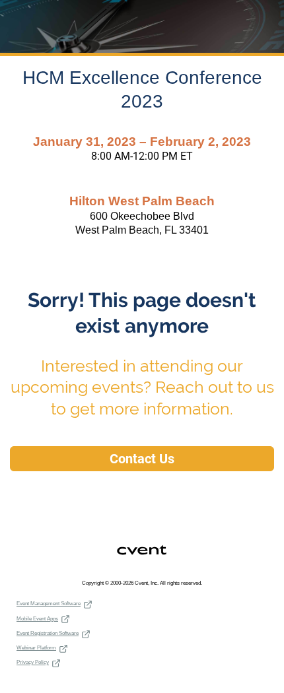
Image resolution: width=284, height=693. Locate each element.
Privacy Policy (33, 662)
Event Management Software (49, 604)
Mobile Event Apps (37, 619)
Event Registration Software (48, 633)
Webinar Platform (36, 648)
